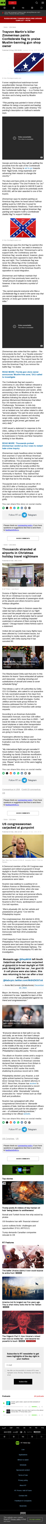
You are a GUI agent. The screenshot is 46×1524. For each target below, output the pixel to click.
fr (30, 1428)
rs (36, 1428)
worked (33, 1083)
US (3, 793)
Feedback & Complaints (23, 1501)
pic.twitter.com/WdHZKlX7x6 (27, 980)
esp (11, 1428)
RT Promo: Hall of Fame (23, 1490)
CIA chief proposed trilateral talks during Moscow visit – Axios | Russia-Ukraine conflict (22, 13)
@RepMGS (25, 959)
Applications (23, 1455)
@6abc (7, 980)
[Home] (3, 3)
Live (23, 1449)
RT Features (8, 1242)
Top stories (7, 1179)
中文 (42, 1428)
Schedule (23, 1465)
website (26, 1114)
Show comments (23, 538)
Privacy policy (23, 1480)
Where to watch (23, 1460)
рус (18, 1428)
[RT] (7, 1432)
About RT (23, 1485)
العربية (4, 1428)
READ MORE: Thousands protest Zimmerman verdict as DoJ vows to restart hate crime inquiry (22, 446)
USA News (12, 27)
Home (5, 27)
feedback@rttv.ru (12, 530)
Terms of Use (23, 1475)
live (12, 2)
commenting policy (25, 525)
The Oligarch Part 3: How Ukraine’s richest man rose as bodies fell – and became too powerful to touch (21, 1338)
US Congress (8, 1139)
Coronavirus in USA (11, 789)
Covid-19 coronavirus (30, 789)
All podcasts (39, 1396)
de (24, 1428)
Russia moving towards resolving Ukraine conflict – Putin (23, 19)
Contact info (23, 1496)
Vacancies (23, 1506)
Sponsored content (23, 1470)
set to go (28, 168)
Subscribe (23, 1382)
